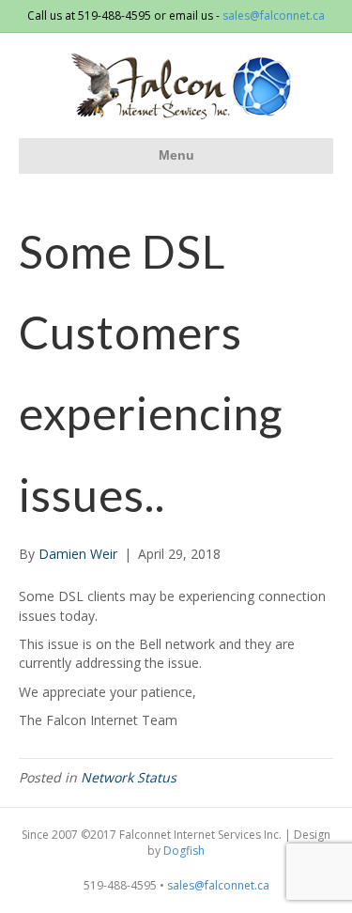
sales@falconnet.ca (273, 15)
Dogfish (184, 851)
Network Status (128, 777)
